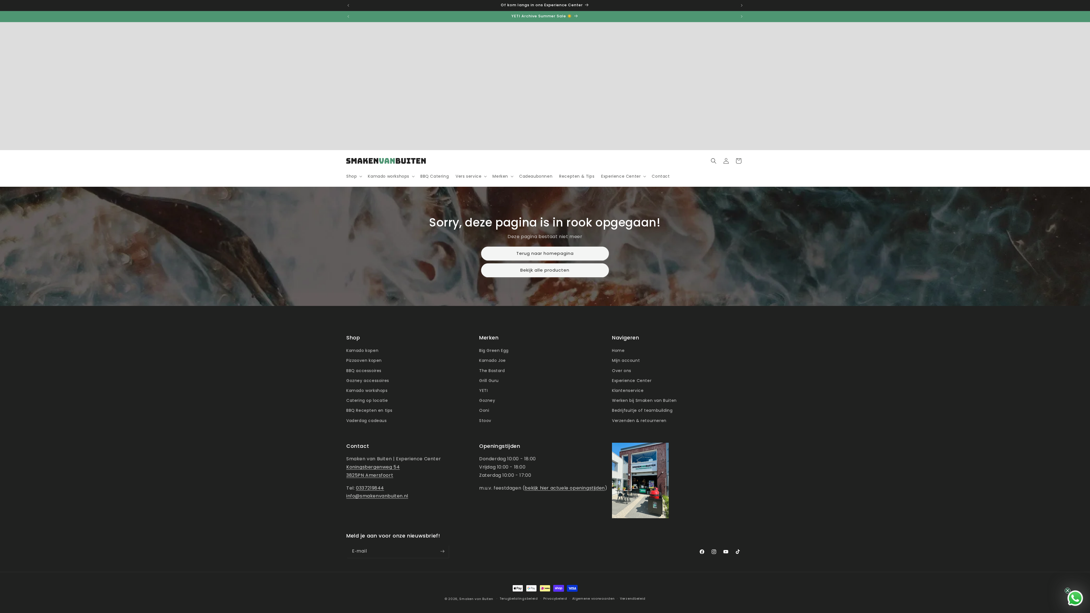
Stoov (485, 420)
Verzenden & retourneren (639, 420)
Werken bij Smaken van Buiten (644, 400)
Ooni (484, 410)
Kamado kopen (362, 350)
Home (618, 350)
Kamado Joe (492, 360)
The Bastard (492, 370)
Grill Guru (489, 380)
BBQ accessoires (364, 370)
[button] (353, 176)
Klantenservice (627, 390)
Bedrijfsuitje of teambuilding (642, 410)
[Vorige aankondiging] (348, 5)
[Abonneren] (442, 551)
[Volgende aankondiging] (741, 5)
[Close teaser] (1067, 590)
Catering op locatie (367, 400)
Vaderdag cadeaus (366, 420)
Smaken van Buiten (476, 599)
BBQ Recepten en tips (369, 410)
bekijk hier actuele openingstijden (565, 488)
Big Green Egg (494, 350)
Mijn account (626, 360)
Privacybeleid (555, 598)
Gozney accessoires (367, 380)
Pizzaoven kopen (364, 360)
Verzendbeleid (632, 598)
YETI (483, 390)
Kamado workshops (367, 390)
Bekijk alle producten (545, 270)
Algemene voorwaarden (593, 598)
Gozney (487, 400)
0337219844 (370, 488)
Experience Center (631, 380)
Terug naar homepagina (545, 254)
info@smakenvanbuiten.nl (377, 496)
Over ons (621, 370)
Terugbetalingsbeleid (519, 598)
